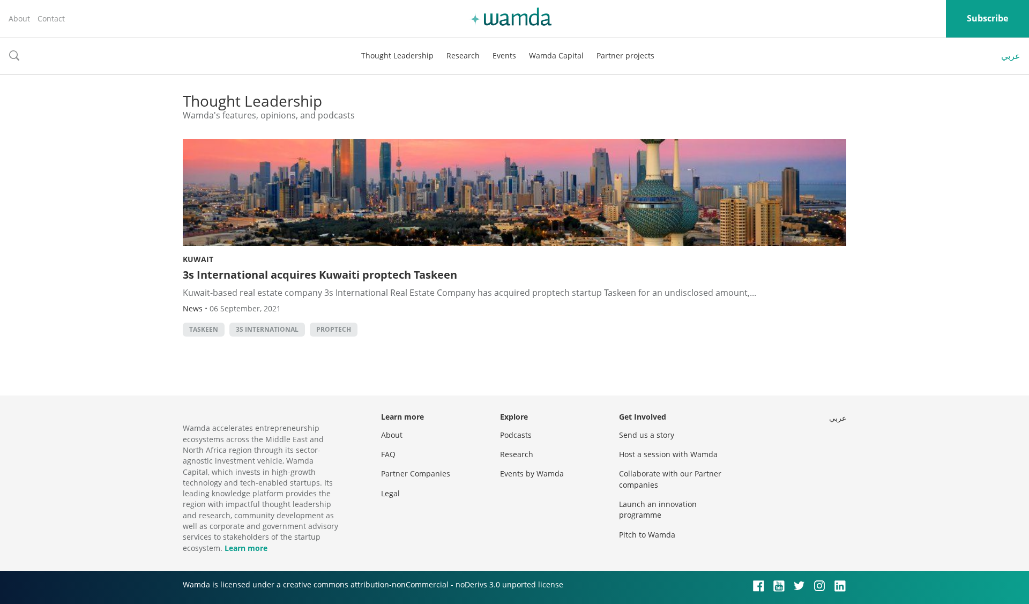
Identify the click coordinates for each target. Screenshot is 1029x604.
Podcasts (516, 435)
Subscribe (987, 18)
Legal (390, 493)
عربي (1010, 55)
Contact (51, 18)
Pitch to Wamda (647, 535)
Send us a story (646, 435)
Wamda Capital (556, 55)
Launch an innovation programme (658, 509)
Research (463, 55)
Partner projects (625, 55)
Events (504, 55)
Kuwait (198, 259)
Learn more (246, 548)
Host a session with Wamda (668, 454)
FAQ (388, 454)
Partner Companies (415, 473)
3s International (267, 329)
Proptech (333, 329)
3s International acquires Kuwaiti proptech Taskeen (320, 274)
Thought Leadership (397, 55)
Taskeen (203, 329)
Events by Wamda (532, 473)
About (19, 18)
